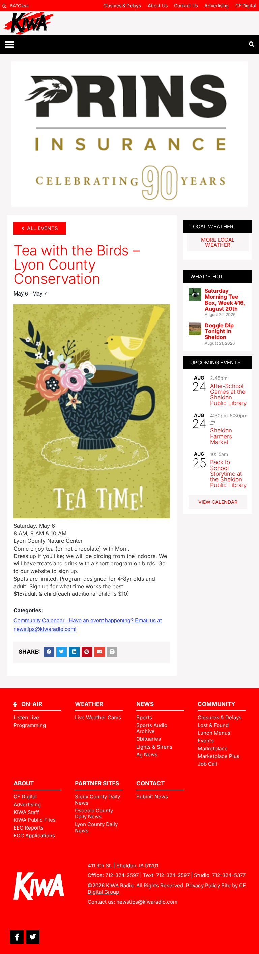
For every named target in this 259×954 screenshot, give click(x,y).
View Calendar (217, 502)
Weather (89, 704)
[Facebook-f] (17, 937)
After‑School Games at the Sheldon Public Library (228, 394)
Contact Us (186, 5)
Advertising (216, 5)
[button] (9, 44)
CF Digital (245, 5)
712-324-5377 (229, 875)
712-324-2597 (122, 875)
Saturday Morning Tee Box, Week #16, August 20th (225, 299)
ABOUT (23, 783)
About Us (158, 5)
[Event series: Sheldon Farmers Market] (212, 422)
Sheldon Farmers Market (221, 436)
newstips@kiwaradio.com (146, 902)
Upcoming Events (215, 362)
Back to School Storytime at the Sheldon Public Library (228, 473)
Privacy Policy (203, 885)
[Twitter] (32, 937)
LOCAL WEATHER (212, 226)
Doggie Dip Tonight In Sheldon (219, 331)
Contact (150, 783)
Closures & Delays (122, 5)
